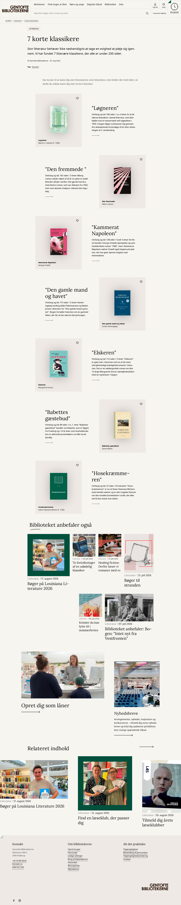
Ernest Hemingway (110, 327)
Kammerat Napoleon (47, 262)
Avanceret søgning (159, 13)
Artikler (8, 21)
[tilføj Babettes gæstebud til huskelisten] (141, 404)
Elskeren (42, 385)
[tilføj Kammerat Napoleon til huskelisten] (77, 220)
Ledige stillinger (75, 855)
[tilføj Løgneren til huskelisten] (77, 98)
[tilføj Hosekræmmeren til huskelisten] (77, 465)
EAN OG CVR (18, 867)
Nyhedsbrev (73, 869)
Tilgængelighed (130, 849)
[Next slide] (146, 747)
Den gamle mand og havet (113, 323)
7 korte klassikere (31, 21)
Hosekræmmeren (45, 507)
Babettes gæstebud (110, 446)
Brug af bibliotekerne (78, 859)
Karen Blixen (107, 449)
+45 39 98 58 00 (19, 860)
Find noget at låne (57, 4)
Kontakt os (17, 864)
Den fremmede (108, 201)
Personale (72, 852)
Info (121, 4)
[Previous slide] (146, 751)
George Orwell (44, 265)
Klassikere (35, 67)
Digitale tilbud (94, 4)
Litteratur (18, 21)
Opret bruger (74, 849)
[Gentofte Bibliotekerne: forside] (15, 9)
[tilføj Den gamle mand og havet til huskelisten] (141, 282)
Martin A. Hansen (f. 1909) (49, 143)
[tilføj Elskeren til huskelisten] (77, 343)
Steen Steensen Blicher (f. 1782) (51, 510)
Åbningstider (74, 865)
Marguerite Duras (45, 388)
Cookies (127, 859)
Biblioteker (110, 4)
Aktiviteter (39, 4)
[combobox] (91, 13)
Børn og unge (77, 4)
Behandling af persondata (135, 852)
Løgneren (42, 140)
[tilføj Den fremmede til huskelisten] (141, 159)
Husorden (72, 862)
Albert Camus (107, 204)
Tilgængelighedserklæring (135, 855)
